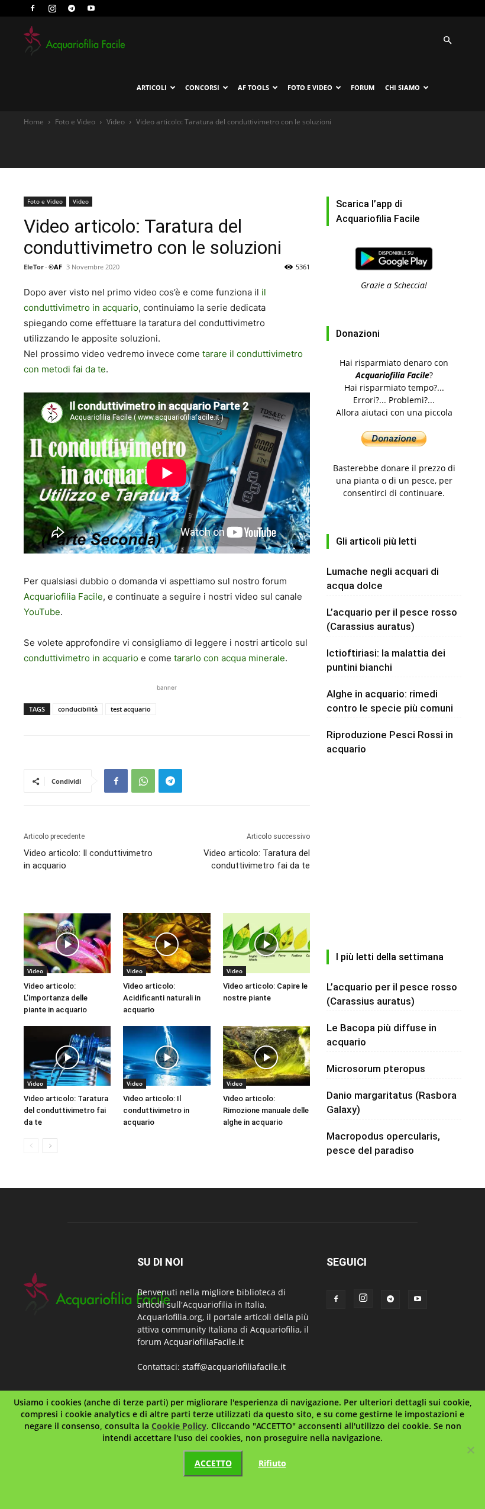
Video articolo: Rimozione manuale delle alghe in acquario (266, 1110)
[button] (447, 40)
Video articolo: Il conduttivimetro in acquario (88, 859)
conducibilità (78, 708)
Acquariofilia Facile (63, 596)
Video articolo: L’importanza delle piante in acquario (56, 998)
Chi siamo (402, 87)
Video (115, 122)
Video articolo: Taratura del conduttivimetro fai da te (256, 859)
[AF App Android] (394, 272)
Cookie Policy (178, 1425)
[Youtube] (91, 8)
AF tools (253, 87)
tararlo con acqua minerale (229, 658)
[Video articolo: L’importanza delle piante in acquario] (67, 944)
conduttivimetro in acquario (81, 658)
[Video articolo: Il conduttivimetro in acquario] (166, 1057)
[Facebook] (32, 8)
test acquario (131, 708)
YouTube (42, 611)
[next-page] (50, 1145)
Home (34, 122)
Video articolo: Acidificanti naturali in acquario (162, 998)
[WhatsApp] (143, 781)
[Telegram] (71, 8)
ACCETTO (213, 1463)
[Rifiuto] (470, 1450)
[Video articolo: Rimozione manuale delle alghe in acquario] (266, 1057)
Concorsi (202, 87)
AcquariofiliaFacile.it (204, 1341)
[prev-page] (31, 1145)
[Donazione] (393, 443)
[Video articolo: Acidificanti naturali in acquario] (166, 944)
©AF (55, 266)
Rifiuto (272, 1463)
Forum (362, 87)
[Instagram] (52, 8)
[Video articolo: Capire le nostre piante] (266, 944)
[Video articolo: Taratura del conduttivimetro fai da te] (67, 1057)
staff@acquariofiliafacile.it (234, 1366)
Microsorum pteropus (375, 1068)
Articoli (152, 87)
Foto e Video (309, 87)
